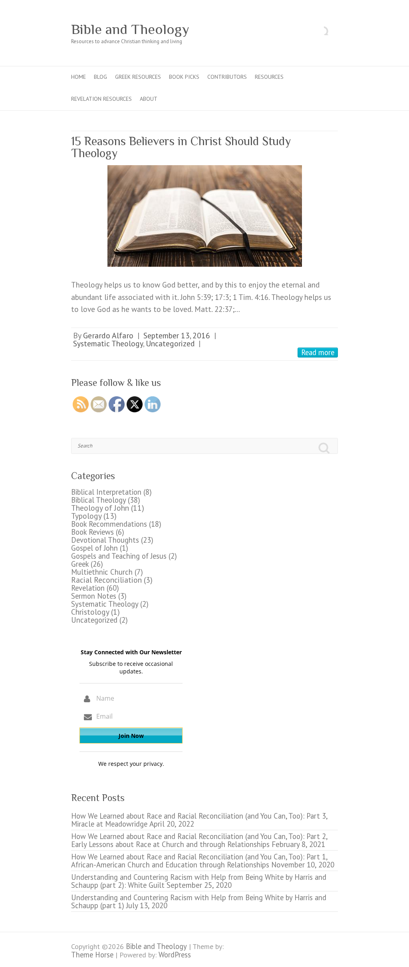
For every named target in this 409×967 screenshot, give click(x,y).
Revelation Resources (101, 98)
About (148, 98)
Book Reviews (92, 532)
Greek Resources (138, 76)
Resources (269, 76)
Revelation (88, 588)
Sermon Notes (93, 596)
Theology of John (100, 508)
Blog (100, 76)
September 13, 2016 (176, 335)
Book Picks (184, 76)
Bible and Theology (130, 29)
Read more (317, 352)
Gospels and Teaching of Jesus (119, 556)
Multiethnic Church (102, 572)
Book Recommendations (109, 524)
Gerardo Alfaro (108, 335)
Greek (80, 564)
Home (78, 76)
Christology (90, 612)
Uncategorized (170, 343)
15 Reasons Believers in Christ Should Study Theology (181, 147)
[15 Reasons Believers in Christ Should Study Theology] (204, 216)
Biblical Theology (98, 500)
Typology (86, 516)
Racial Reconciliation (106, 580)
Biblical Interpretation (106, 492)
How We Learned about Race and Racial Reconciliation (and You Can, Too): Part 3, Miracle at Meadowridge (199, 820)
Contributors (227, 76)
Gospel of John (94, 548)
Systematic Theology (108, 343)
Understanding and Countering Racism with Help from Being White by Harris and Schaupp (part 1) (198, 901)
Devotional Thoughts (105, 540)
